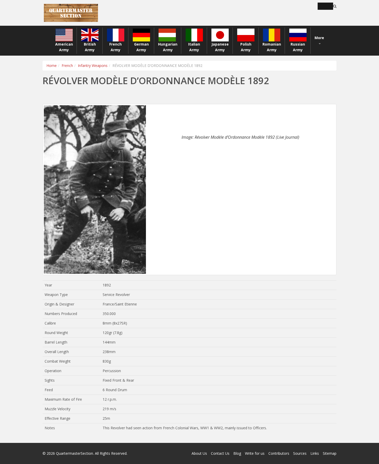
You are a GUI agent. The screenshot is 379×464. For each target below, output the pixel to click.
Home (51, 65)
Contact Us (220, 453)
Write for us (255, 453)
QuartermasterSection (74, 453)
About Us (199, 453)
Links (314, 453)
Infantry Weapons (93, 65)
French (67, 65)
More (319, 37)
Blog (237, 453)
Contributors (278, 453)
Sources (300, 453)
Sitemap (329, 453)
